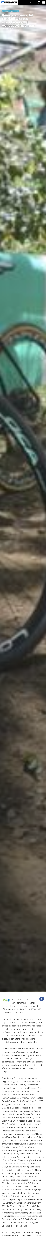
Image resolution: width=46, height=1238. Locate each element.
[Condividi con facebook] (41, 999)
